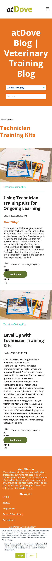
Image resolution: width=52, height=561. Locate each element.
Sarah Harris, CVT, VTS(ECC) (25, 264)
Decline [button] (31, 556)
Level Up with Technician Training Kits (23, 340)
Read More (15, 274)
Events (6, 502)
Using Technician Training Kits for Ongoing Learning (21, 203)
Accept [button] (20, 556)
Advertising (9, 520)
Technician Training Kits (14, 186)
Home (6, 496)
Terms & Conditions (13, 514)
